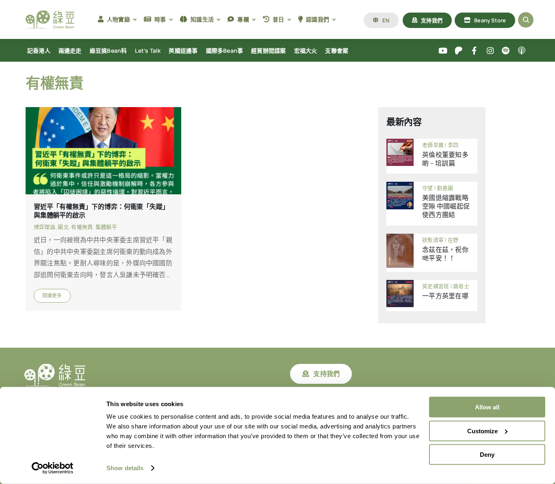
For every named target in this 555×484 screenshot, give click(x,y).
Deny (487, 454)
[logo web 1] (50, 13)
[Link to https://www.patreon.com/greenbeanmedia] (458, 51)
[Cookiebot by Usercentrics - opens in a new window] (52, 468)
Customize (482, 430)
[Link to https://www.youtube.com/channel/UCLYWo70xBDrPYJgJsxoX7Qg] (443, 51)
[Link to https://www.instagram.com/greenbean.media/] (490, 51)
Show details (124, 468)
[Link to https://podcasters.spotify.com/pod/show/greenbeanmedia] (506, 51)
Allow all (487, 407)
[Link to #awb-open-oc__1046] (525, 20)
